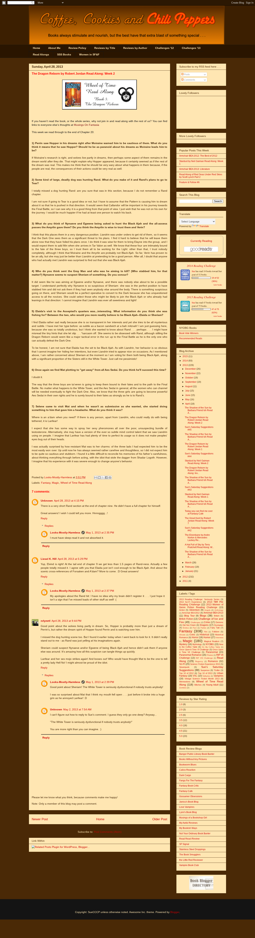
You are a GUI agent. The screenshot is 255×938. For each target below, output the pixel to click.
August (189, 386)
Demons (219, 622)
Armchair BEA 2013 (213, 612)
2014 (185, 360)
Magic (55, 482)
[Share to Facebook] (106, 477)
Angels (207, 610)
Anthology (218, 610)
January (189, 571)
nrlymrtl (45, 620)
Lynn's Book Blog (188, 812)
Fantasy (45, 482)
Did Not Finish (189, 625)
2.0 (180, 709)
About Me (54, 47)
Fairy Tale (215, 628)
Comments (189, 80)
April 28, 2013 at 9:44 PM (66, 620)
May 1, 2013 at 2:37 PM (100, 590)
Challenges (195, 622)
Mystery (183, 644)
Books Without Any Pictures (193, 759)
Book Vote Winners (188, 333)
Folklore (215, 631)
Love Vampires (186, 807)
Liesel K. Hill (49, 558)
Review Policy (77, 47)
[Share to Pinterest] (110, 477)
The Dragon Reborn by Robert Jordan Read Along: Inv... (196, 470)
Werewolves (184, 682)
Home (36, 47)
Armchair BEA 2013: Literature (194, 169)
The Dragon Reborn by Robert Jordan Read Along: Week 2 (196, 420)
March (188, 562)
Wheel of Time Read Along (76, 482)
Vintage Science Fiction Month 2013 (202, 679)
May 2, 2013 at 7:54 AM (77, 709)
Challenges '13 (191, 47)
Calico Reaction (187, 770)
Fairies (203, 628)
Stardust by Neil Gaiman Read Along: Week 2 (197, 462)
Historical (204, 634)
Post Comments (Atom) (108, 831)
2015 (185, 356)
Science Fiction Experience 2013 (205, 664)
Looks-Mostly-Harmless (58, 477)
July (187, 390)
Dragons (204, 625)
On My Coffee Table (211, 647)
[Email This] (96, 477)
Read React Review (189, 838)
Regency (199, 661)
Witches (198, 685)
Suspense (205, 670)
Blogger (174, 912)
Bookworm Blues (187, 764)
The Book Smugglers (189, 854)
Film (205, 632)
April (187, 403)
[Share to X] (103, 477)
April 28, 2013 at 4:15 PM (69, 500)
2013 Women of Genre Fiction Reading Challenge (201, 605)
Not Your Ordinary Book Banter (194, 833)
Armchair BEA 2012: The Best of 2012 (198, 155)
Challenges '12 (164, 47)
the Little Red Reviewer (191, 860)
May (187, 399)
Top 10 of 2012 (186, 673)
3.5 (180, 720)
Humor (206, 637)
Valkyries (206, 676)
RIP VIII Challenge (204, 658)
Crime (207, 622)
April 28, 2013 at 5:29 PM (73, 558)
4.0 (180, 725)
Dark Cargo (185, 775)
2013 (185, 365)
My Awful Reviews (188, 823)
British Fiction (186, 619)
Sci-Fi (182, 664)
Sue (193, 271)
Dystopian (218, 625)
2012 (185, 576)
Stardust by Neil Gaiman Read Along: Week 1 (197, 495)
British (217, 616)
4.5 (180, 731)
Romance (213, 661)
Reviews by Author (135, 47)
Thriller (217, 670)
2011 (185, 581)
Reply (44, 518)
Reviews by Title (104, 47)
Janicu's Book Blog (188, 801)
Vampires (218, 676)
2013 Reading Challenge (201, 297)
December (190, 369)
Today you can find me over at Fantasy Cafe (199, 512)
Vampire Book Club (189, 865)
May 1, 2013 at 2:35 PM (100, 532)
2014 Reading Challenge (201, 266)
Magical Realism (212, 641)
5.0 (180, 736)
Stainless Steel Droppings (192, 849)
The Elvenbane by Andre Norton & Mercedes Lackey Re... (197, 538)
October (189, 377)
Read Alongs (41, 54)
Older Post (159, 819)
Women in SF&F (89, 54)
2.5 (180, 715)
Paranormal (212, 652)
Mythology (197, 644)
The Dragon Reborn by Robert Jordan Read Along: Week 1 (196, 447)
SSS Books (64, 54)
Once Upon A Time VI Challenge (194, 649)
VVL (195, 676)
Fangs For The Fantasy (191, 780)
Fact (195, 628)
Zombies (182, 688)
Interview (219, 637)
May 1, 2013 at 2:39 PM (100, 682)
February (190, 567)
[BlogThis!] (99, 477)
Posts (187, 74)
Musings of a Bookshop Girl (193, 817)
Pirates (210, 655)
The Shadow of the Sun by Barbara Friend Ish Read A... (199, 410)
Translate (204, 226)
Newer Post (40, 819)
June (188, 395)
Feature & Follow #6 (189, 182)
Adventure (194, 610)
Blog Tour (189, 615)
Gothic (192, 634)
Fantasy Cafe (186, 791)
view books (217, 284)
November (190, 373)
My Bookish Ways (188, 828)
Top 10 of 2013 (205, 673)
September (191, 382)
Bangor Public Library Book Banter (196, 754)
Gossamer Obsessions (190, 796)
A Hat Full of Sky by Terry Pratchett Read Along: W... (199, 546)
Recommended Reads (190, 338)
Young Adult (212, 684)
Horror (195, 637)
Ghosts (182, 635)
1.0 (180, 704)
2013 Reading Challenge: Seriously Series (199, 599)
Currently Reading (201, 240)
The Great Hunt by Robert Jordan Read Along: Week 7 (199, 521)
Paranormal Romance (190, 655)
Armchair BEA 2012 (191, 613)
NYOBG (210, 644)
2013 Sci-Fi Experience (190, 602)
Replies (49, 525)
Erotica (186, 628)
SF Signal (184, 844)
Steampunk (184, 667)
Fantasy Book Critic (189, 785)
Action (182, 610)
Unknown (47, 500)
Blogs (203, 615)
